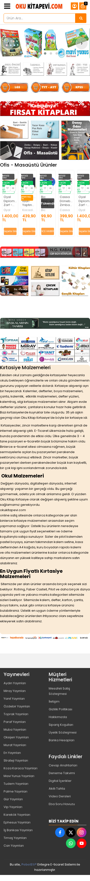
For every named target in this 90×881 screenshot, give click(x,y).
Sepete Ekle (11, 231)
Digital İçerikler (60, 780)
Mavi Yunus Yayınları (19, 776)
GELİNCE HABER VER (30, 231)
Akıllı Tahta (57, 788)
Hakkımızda (58, 717)
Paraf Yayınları (15, 721)
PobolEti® (29, 864)
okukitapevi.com (13, 510)
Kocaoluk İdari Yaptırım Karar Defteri (11, 201)
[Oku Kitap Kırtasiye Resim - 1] (10, 69)
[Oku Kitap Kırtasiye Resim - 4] (79, 69)
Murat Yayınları (15, 745)
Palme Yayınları (15, 791)
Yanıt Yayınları (14, 698)
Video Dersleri (60, 796)
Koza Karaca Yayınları (20, 768)
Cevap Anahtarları (63, 765)
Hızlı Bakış (14, 188)
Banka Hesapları (61, 740)
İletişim (54, 701)
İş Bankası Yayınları (18, 830)
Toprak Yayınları (16, 714)
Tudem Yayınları (16, 783)
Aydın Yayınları (15, 683)
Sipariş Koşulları (61, 724)
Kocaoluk (11, 210)
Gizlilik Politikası (60, 709)
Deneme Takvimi (62, 773)
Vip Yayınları (13, 807)
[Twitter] (71, 832)
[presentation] (8, 43)
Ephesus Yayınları (17, 822)
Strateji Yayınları (16, 760)
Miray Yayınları (15, 691)
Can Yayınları (14, 845)
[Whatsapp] (71, 843)
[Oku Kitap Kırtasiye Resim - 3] (56, 69)
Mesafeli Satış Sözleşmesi (59, 691)
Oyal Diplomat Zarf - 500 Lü (67, 201)
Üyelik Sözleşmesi (63, 732)
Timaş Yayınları (15, 838)
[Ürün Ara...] (80, 18)
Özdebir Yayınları (17, 706)
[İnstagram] (81, 832)
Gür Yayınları (13, 799)
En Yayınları (12, 752)
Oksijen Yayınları (16, 737)
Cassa (47, 210)
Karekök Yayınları (17, 814)
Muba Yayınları (15, 729)
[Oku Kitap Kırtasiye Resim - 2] (33, 69)
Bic (26, 210)
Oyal (64, 210)
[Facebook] (60, 832)
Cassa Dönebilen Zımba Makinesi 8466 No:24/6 (49, 201)
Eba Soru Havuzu (62, 804)
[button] (28, 53)
